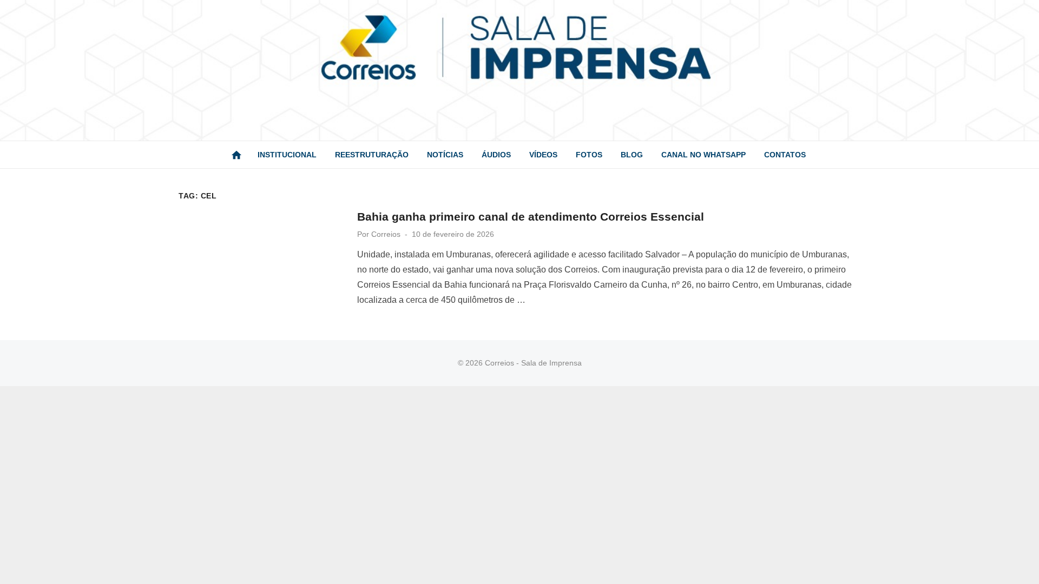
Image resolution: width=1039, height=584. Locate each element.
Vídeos (543, 154)
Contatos (785, 154)
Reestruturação (372, 154)
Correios (385, 234)
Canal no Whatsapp (703, 154)
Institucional (287, 154)
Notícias (445, 154)
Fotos (589, 154)
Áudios (496, 154)
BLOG (632, 154)
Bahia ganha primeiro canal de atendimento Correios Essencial (530, 216)
